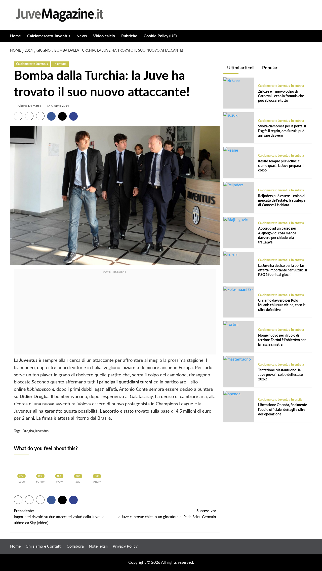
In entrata (60, 63)
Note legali (98, 546)
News (81, 36)
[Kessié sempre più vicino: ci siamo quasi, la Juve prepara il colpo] (230, 150)
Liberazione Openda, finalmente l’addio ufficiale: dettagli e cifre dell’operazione (282, 409)
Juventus (42, 431)
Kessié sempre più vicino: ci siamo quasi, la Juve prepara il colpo (280, 165)
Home (15, 36)
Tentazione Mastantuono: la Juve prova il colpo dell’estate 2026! (280, 374)
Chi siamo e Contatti (44, 546)
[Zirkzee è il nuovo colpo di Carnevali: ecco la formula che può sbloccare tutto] (231, 80)
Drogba (28, 431)
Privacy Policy (125, 546)
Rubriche (129, 36)
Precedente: (59, 517)
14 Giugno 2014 (58, 105)
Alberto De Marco (29, 105)
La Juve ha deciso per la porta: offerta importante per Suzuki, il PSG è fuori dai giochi (282, 270)
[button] (309, 35)
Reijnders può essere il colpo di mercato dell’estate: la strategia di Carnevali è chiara (281, 200)
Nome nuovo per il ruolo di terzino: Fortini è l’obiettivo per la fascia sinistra (282, 340)
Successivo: (166, 514)
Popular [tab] (269, 68)
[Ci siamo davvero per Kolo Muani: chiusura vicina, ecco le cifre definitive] (238, 290)
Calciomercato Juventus (48, 36)
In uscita (296, 399)
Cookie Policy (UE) (160, 36)
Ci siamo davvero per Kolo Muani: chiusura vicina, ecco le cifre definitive (281, 305)
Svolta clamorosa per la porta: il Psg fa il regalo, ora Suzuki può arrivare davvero (282, 131)
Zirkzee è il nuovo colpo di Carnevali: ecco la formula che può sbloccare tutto (281, 96)
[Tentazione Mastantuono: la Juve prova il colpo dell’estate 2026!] (237, 359)
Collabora (75, 546)
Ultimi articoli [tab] (240, 68)
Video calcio (104, 36)
